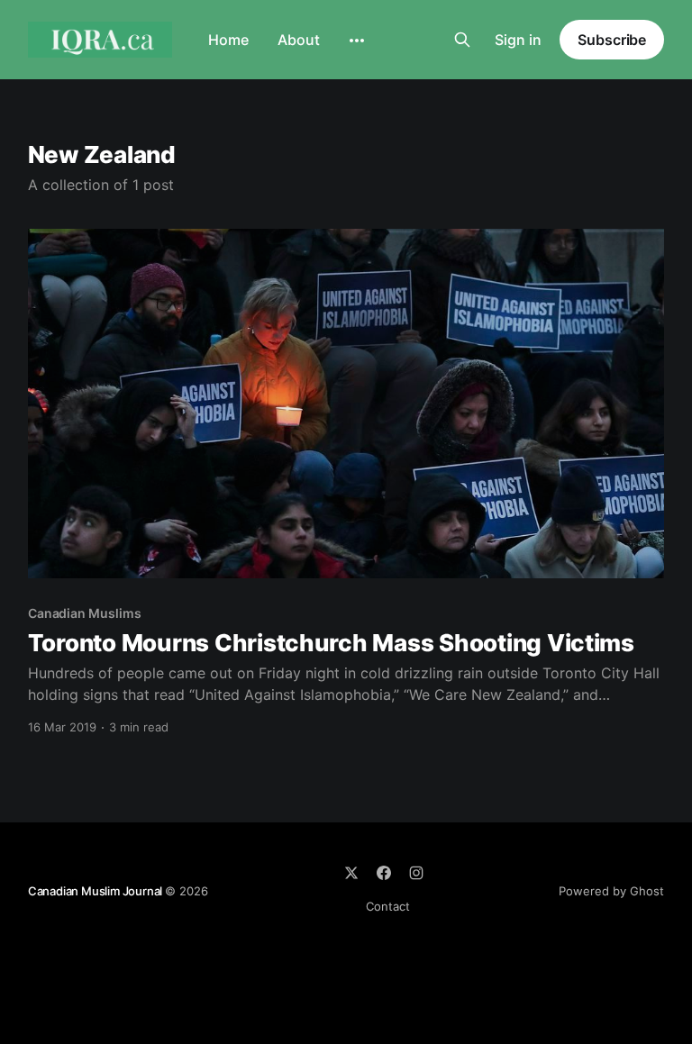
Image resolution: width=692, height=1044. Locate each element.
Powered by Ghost (611, 891)
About (299, 40)
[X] (351, 873)
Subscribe (612, 40)
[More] (356, 40)
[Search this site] (462, 39)
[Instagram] (416, 873)
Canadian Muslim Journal (96, 891)
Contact (388, 906)
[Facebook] (384, 873)
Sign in (518, 40)
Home (228, 40)
